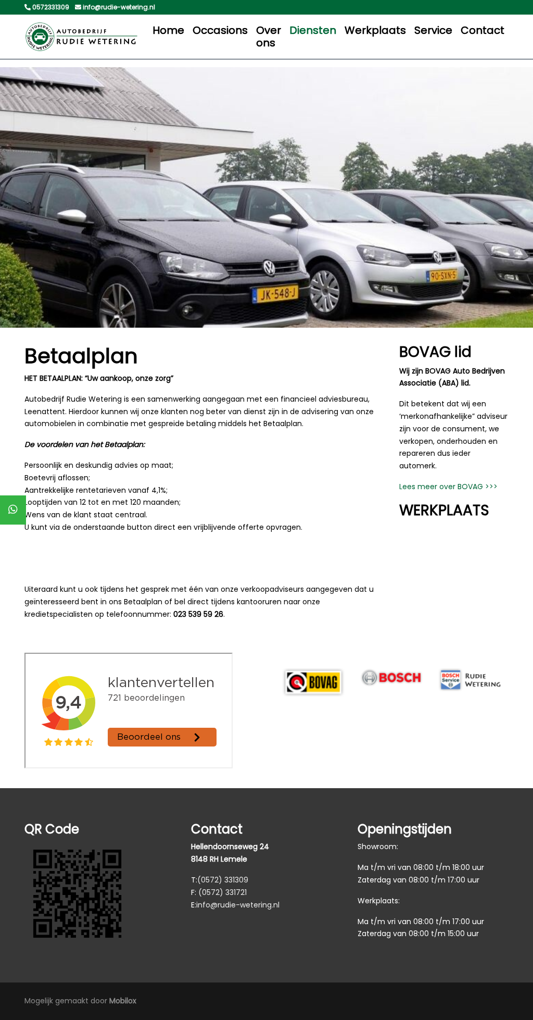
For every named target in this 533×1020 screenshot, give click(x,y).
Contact (482, 30)
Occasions (220, 30)
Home (168, 30)
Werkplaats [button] (375, 30)
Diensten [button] (312, 30)
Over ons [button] (268, 36)
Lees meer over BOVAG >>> (448, 486)
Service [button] (433, 30)
